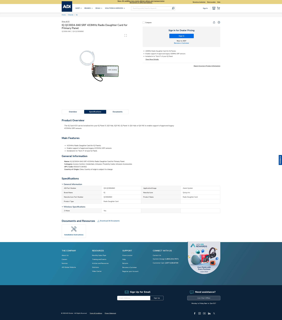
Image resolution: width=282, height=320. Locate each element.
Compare (148, 23)
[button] (280, 160)
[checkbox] (144, 23)
